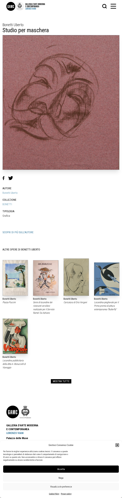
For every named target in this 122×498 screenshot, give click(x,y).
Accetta (61, 469)
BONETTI (7, 204)
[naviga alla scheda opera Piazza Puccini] (15, 278)
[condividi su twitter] (12, 178)
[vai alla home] (12, 412)
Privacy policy (66, 494)
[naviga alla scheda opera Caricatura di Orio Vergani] (76, 277)
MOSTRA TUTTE (61, 381)
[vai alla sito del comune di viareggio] (25, 412)
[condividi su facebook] (5, 178)
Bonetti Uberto (10, 192)
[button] (117, 445)
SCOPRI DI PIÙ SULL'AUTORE (18, 232)
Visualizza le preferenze (61, 486)
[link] (10, 6)
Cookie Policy (54, 494)
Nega (61, 477)
